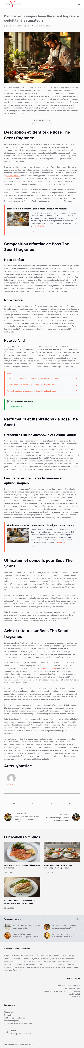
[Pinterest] (51, 803)
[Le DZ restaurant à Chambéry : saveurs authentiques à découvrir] (47, 927)
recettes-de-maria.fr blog (69, 988)
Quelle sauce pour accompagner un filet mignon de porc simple (40, 525)
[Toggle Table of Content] (47, 120)
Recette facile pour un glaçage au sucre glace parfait (26, 926)
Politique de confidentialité (15, 1018)
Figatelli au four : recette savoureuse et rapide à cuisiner (25, 935)
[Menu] (79, 4)
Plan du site (9, 1012)
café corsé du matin (47, 668)
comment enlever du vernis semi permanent (62, 991)
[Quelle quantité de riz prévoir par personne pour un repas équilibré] (62, 852)
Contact (7, 1015)
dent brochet (74, 994)
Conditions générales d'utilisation (18, 1023)
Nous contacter (16, 406)
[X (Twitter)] (32, 803)
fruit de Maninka (13, 176)
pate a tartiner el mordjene (69, 985)
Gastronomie (39, 26)
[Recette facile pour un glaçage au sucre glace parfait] (7, 927)
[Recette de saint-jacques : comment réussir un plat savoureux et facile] (22, 887)
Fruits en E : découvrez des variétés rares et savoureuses (64, 935)
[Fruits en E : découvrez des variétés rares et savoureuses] (47, 935)
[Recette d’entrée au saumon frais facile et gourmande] (22, 852)
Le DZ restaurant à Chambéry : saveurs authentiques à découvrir (65, 926)
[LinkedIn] (70, 803)
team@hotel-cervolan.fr (21, 1033)
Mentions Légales (11, 1021)
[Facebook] (13, 803)
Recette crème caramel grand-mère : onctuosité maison (37, 208)
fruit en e (76, 997)
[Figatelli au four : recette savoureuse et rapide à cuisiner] (7, 935)
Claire (10, 784)
